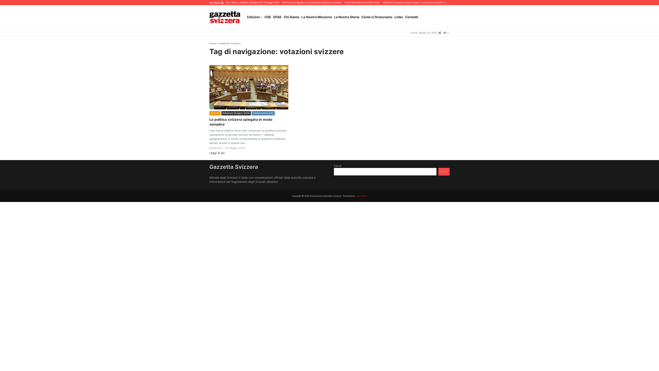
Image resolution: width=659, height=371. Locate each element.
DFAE (277, 17)
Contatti (411, 17)
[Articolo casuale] (439, 32)
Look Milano (361, 196)
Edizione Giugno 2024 (236, 113)
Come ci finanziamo (376, 17)
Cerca (338, 165)
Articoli (215, 113)
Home (213, 43)
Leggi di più (217, 153)
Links (399, 17)
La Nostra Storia (346, 17)
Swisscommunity (263, 113)
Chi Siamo (291, 17)
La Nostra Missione (317, 17)
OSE (267, 17)
